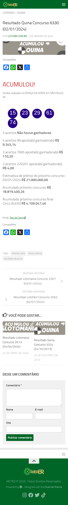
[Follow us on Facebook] (30, 495)
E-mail (39, 409)
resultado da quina (13, 258)
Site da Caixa (16, 217)
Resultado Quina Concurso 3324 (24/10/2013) (44, 344)
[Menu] (63, 4)
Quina (21, 12)
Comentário (14, 385)
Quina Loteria (35, 253)
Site (8, 422)
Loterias (9, 12)
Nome (9, 409)
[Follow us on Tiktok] (43, 495)
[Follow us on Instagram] (24, 495)
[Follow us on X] (37, 495)
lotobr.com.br (17, 36)
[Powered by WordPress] (21, 487)
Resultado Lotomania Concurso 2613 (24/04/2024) (16, 342)
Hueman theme (53, 487)
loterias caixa (18, 253)
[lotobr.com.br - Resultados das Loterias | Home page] (12, 4)
